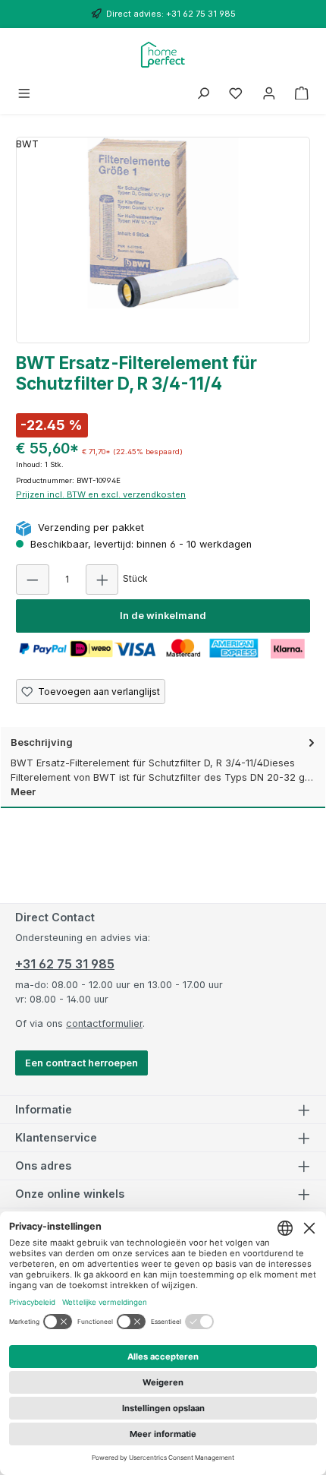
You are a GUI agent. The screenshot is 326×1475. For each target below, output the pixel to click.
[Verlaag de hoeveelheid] (32, 579)
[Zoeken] (203, 93)
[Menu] (24, 93)
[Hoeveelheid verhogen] (102, 579)
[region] (163, 240)
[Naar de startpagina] (163, 55)
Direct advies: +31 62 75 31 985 (171, 13)
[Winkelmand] (301, 93)
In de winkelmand (163, 615)
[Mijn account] (269, 93)
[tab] (163, 767)
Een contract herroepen (81, 1063)
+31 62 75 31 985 (64, 963)
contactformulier (104, 1023)
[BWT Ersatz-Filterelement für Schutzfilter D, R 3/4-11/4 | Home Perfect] (163, 222)
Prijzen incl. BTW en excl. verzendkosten (101, 494)
